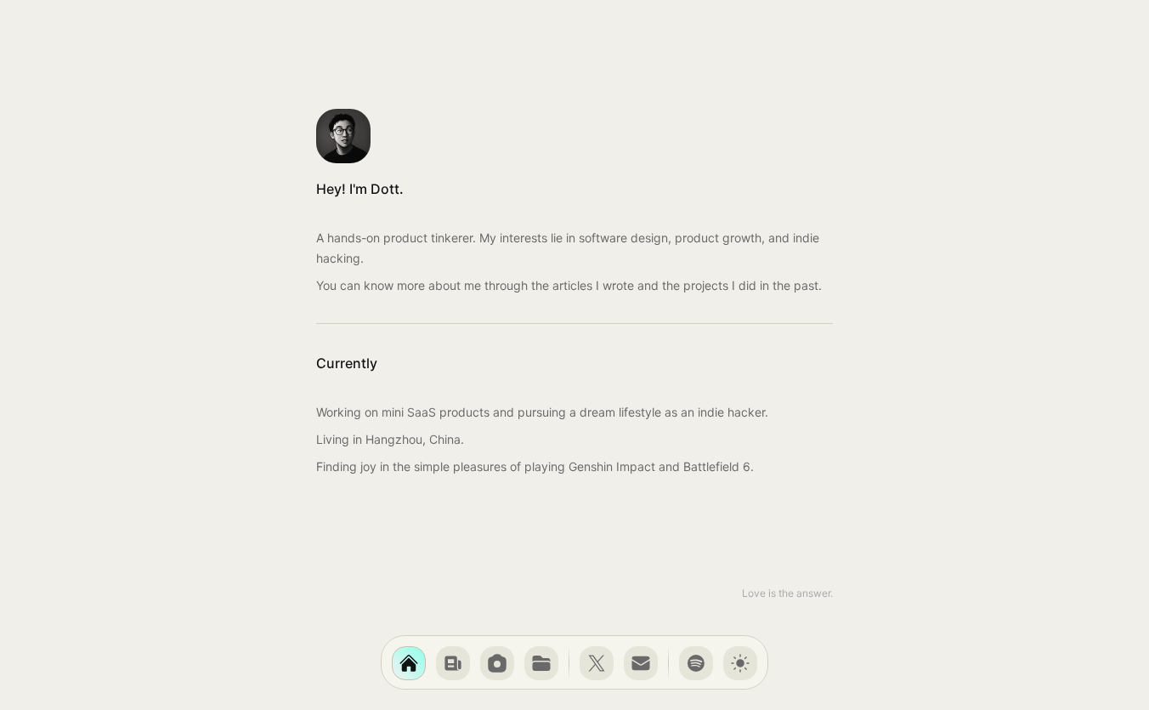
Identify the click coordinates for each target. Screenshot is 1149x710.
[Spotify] (696, 663)
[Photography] (497, 663)
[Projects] (541, 663)
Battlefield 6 (716, 466)
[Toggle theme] (740, 663)
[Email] (641, 663)
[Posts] (453, 663)
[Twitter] (597, 663)
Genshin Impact (612, 466)
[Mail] (641, 663)
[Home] (409, 663)
